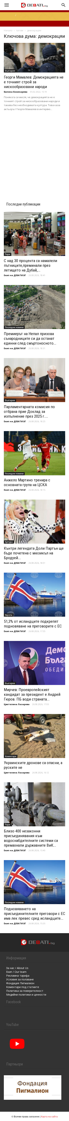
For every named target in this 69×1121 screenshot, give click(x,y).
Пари (7, 254)
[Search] (63, 5)
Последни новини (14, 327)
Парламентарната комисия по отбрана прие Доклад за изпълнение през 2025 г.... (29, 412)
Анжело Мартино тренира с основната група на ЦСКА (27, 482)
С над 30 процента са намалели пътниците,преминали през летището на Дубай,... (30, 265)
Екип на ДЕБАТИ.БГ (15, 275)
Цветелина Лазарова (17, 704)
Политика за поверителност (24, 991)
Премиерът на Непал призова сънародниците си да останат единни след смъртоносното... (30, 338)
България (10, 70)
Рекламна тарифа (17, 975)
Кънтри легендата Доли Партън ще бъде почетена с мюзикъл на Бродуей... (34, 553)
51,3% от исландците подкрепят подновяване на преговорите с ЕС (33, 623)
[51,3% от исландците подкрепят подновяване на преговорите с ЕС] (34, 595)
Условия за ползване (20, 979)
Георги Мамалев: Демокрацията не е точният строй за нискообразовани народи (33, 82)
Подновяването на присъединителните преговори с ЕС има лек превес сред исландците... (34, 914)
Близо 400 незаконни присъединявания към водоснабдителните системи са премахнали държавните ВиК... (31, 838)
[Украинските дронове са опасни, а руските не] (34, 736)
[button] (6, 5)
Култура (9, 542)
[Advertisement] (34, 151)
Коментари (10, 756)
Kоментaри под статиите (22, 987)
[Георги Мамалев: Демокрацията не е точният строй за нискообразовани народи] (34, 58)
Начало (8, 30)
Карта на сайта (49, 1116)
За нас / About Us (17, 968)
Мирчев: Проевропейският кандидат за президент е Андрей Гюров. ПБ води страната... (32, 694)
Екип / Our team (16, 972)
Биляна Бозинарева (15, 91)
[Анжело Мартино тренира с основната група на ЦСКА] (34, 453)
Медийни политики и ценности (26, 994)
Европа (8, 615)
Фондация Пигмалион (20, 983)
